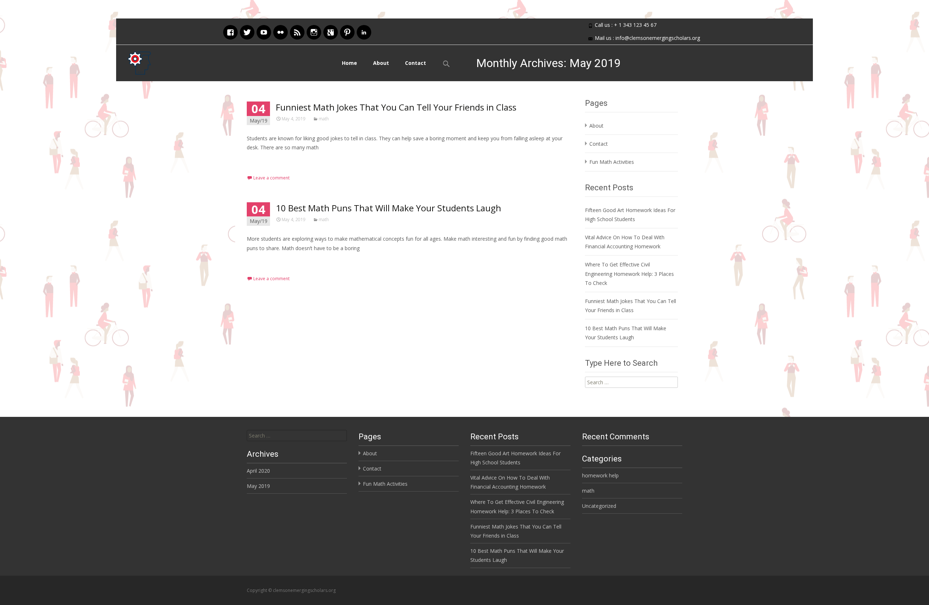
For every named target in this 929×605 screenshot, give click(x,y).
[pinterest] (347, 31)
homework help (600, 475)
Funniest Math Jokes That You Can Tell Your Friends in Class (396, 107)
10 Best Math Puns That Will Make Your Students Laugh (388, 208)
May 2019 (258, 485)
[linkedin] (364, 31)
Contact (415, 62)
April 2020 (258, 470)
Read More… (263, 160)
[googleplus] (330, 31)
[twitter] (247, 31)
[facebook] (230, 31)
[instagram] (314, 31)
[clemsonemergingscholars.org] (133, 61)
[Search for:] (297, 435)
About (381, 62)
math (324, 119)
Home (349, 62)
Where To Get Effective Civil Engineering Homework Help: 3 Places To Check (629, 273)
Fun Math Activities (611, 161)
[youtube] (264, 31)
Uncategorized (599, 505)
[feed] (297, 31)
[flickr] (280, 31)
